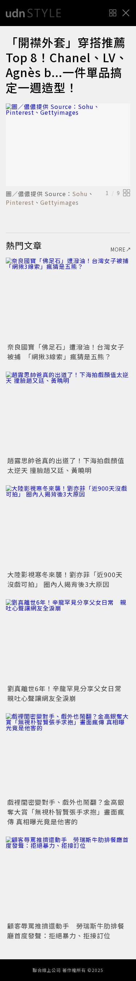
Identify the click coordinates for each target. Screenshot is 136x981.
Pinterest (20, 202)
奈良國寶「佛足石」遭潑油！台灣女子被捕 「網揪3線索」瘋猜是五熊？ (65, 351)
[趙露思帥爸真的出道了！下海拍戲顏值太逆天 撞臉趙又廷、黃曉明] (68, 413)
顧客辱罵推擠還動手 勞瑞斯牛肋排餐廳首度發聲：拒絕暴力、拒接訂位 (65, 930)
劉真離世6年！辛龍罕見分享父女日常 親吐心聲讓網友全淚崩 (67, 693)
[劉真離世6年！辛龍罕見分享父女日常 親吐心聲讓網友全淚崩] (68, 640)
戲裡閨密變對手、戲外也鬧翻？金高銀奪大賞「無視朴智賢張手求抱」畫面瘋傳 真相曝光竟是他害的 (65, 811)
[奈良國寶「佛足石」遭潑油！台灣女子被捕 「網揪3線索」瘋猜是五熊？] (68, 299)
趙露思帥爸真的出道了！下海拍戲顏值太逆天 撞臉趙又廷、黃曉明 (65, 465)
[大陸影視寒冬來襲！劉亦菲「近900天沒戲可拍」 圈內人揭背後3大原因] (68, 526)
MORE (118, 249)
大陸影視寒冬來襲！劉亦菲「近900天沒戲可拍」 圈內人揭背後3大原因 (65, 579)
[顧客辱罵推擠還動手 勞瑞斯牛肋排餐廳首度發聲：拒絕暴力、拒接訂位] (68, 878)
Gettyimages (59, 202)
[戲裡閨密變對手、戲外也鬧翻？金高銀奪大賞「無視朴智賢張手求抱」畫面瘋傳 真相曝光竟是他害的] (68, 754)
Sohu (80, 193)
